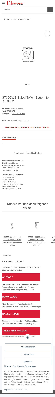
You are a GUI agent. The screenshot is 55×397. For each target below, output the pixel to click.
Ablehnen (28, 361)
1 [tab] (26, 84)
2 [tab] (29, 84)
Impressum (8, 389)
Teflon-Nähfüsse (18, 114)
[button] (43, 2)
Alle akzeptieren (28, 347)
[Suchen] (50, 9)
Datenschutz (21, 389)
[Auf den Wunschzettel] (47, 33)
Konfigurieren (28, 354)
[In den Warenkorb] (4, 27)
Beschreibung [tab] (9, 137)
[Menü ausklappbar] (3, 1)
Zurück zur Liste (10, 19)
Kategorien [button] (7, 255)
